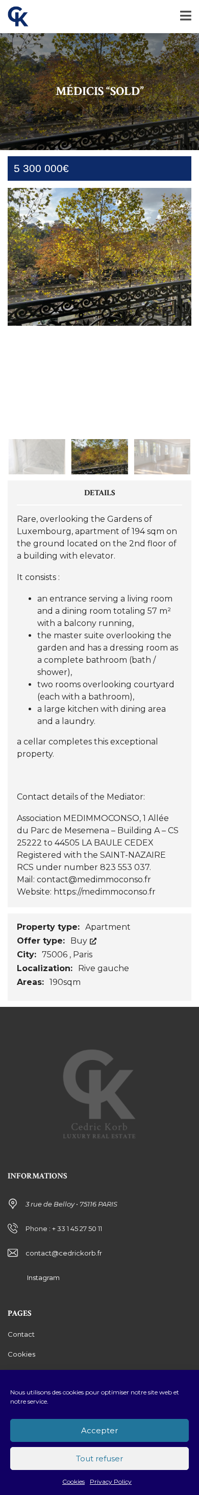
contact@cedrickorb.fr (64, 1253)
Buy (79, 941)
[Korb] (14, 16)
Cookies (73, 1481)
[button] (173, 310)
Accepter (99, 1430)
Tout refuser (99, 1458)
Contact (21, 1334)
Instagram (43, 1277)
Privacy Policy (111, 1481)
